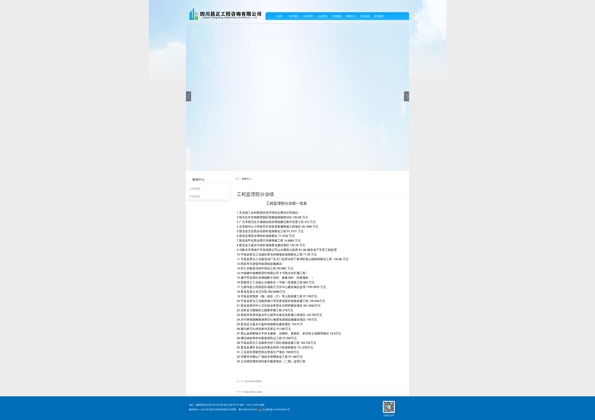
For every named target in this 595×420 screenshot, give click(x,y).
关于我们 (294, 16)
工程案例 (337, 16)
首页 (279, 16)
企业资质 (322, 16)
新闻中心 (351, 16)
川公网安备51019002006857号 (275, 409)
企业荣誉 (308, 16)
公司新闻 (194, 188)
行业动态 (365, 16)
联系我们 (379, 16)
